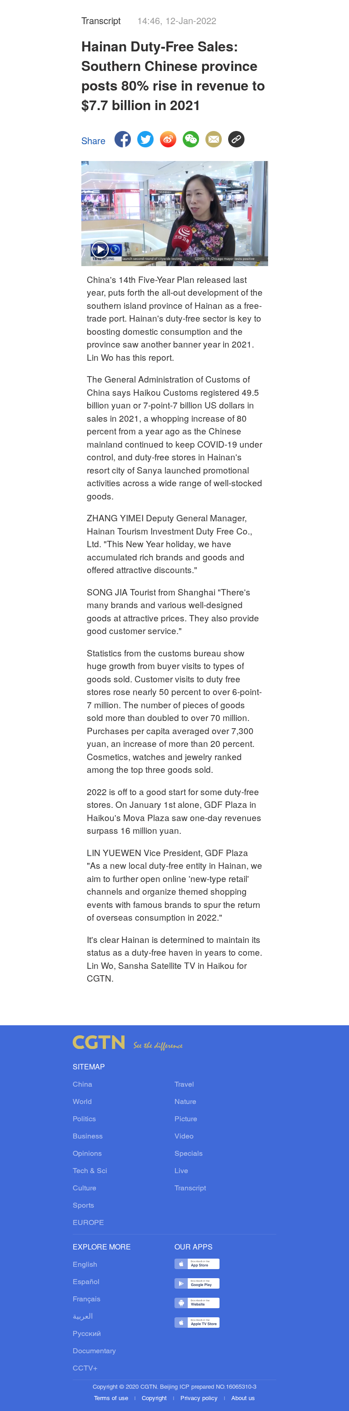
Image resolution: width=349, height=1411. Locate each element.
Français (86, 1299)
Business (88, 1137)
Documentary (94, 1351)
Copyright (155, 1398)
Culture (84, 1188)
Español (86, 1282)
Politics (84, 1119)
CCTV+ (85, 1369)
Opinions (87, 1154)
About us (243, 1398)
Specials (188, 1154)
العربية (83, 1317)
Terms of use (112, 1398)
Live (181, 1171)
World (82, 1102)
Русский (87, 1334)
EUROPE (88, 1223)
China (82, 1085)
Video (184, 1137)
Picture (185, 1119)
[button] (100, 250)
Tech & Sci (90, 1171)
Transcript (190, 1188)
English (85, 1265)
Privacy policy (199, 1398)
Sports (83, 1206)
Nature (185, 1102)
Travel (184, 1085)
